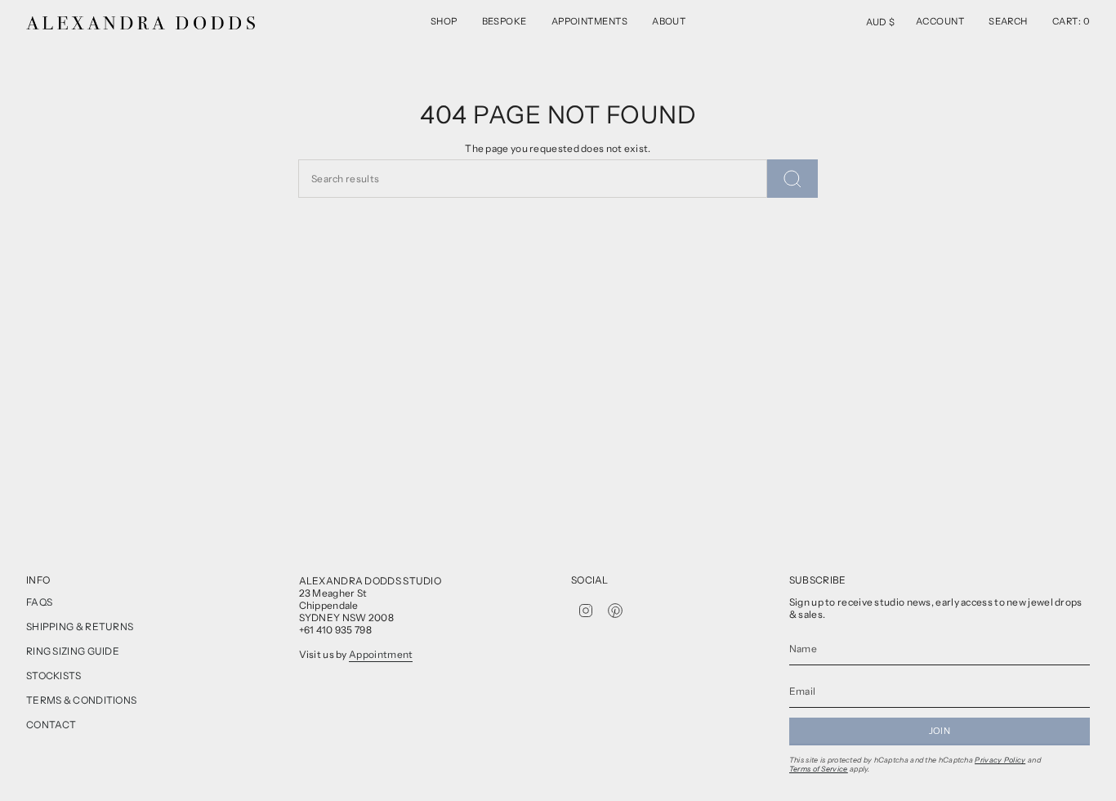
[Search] (792, 178)
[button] (444, 23)
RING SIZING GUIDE (72, 651)
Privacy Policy (1000, 759)
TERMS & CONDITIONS (81, 700)
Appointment (381, 654)
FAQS (39, 602)
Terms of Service (818, 768)
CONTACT (51, 724)
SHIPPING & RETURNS (79, 626)
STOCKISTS (54, 675)
